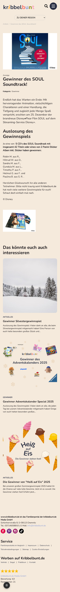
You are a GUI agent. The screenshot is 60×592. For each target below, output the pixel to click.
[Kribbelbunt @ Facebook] (3, 531)
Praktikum (22, 562)
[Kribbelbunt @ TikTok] (21, 531)
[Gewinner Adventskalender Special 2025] (30, 366)
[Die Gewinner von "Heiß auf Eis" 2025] (30, 446)
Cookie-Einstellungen (40, 549)
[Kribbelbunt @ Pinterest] (9, 531)
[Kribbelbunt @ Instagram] (15, 531)
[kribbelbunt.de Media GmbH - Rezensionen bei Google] (13, 571)
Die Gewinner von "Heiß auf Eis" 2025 (26, 482)
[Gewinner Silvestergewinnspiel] (30, 285)
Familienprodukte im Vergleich (12, 545)
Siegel (12, 562)
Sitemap (25, 549)
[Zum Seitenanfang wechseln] (54, 579)
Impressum (32, 545)
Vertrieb (4, 562)
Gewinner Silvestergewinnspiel (22, 321)
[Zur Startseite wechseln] (22, 7)
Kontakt (32, 562)
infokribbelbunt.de (36, 525)
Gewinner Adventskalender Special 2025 (28, 401)
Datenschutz (45, 545)
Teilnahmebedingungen (10, 549)
